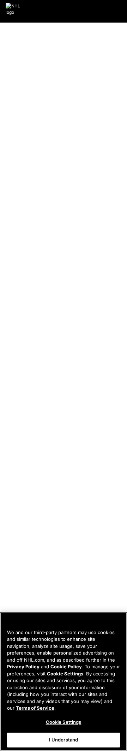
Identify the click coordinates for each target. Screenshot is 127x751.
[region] (63, 681)
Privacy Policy (23, 666)
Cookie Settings (65, 673)
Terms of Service (35, 708)
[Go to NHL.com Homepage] (13, 11)
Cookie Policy (66, 666)
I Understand (63, 740)
